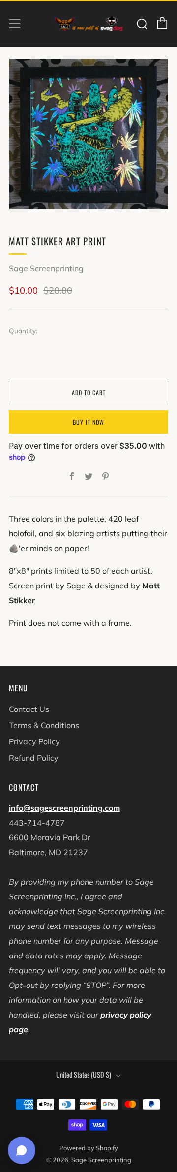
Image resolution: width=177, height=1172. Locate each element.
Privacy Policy (34, 741)
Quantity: (23, 330)
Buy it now (88, 422)
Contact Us (29, 709)
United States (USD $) (83, 1074)
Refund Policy (34, 758)
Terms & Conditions (44, 725)
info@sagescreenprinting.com (64, 808)
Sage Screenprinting (46, 268)
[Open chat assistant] (21, 1150)
